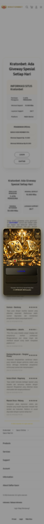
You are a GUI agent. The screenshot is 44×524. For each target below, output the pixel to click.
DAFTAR (21, 279)
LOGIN (21, 271)
